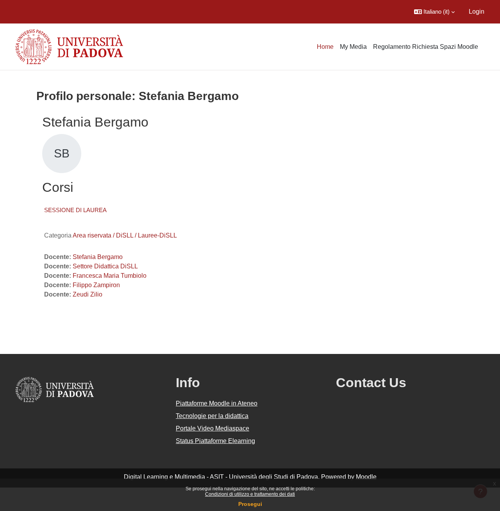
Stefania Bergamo (98, 257)
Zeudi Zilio (87, 294)
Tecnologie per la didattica (212, 416)
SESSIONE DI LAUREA (75, 210)
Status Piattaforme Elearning (215, 441)
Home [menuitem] (325, 46)
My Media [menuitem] (353, 46)
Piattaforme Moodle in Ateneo (216, 403)
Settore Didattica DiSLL (105, 266)
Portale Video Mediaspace (212, 428)
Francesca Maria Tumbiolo (109, 275)
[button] (434, 11)
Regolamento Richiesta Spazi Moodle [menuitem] (425, 46)
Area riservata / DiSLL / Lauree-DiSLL (125, 235)
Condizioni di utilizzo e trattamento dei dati (250, 494)
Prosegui (250, 504)
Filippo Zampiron (96, 285)
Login (476, 11)
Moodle (366, 476)
